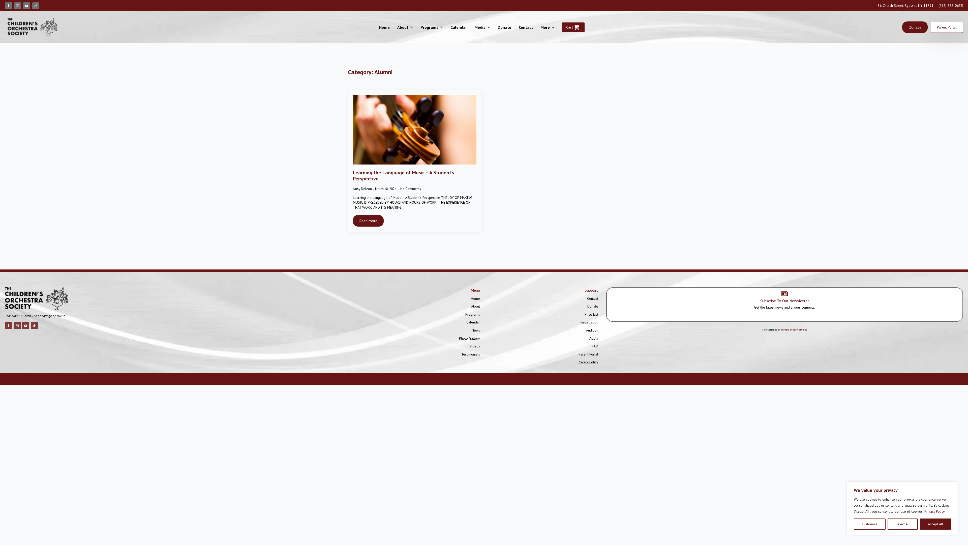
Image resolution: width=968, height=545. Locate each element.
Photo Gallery (469, 338)
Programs (429, 27)
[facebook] (8, 5)
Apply (593, 338)
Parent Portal (588, 354)
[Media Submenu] (490, 27)
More (545, 27)
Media (480, 27)
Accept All (935, 524)
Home (384, 27)
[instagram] (17, 5)
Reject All (903, 524)
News (476, 330)
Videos (475, 346)
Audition (592, 330)
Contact (526, 27)
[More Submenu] (554, 27)
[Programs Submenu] (442, 27)
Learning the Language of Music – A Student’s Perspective (403, 176)
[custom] (35, 5)
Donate (504, 27)
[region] (902, 508)
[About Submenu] (412, 27)
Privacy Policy (934, 511)
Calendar (458, 27)
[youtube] (26, 5)
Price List (591, 314)
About (402, 27)
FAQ (595, 346)
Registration (589, 322)
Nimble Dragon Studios (794, 329)
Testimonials (470, 354)
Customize (870, 524)
